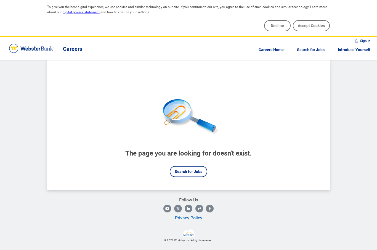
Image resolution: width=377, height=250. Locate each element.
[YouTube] (167, 208)
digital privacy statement (81, 12)
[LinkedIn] (188, 208)
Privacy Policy (188, 217)
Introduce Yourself (354, 50)
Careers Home (271, 50)
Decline (277, 25)
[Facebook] (210, 208)
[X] (178, 208)
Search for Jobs (311, 50)
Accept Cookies (311, 25)
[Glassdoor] (199, 208)
